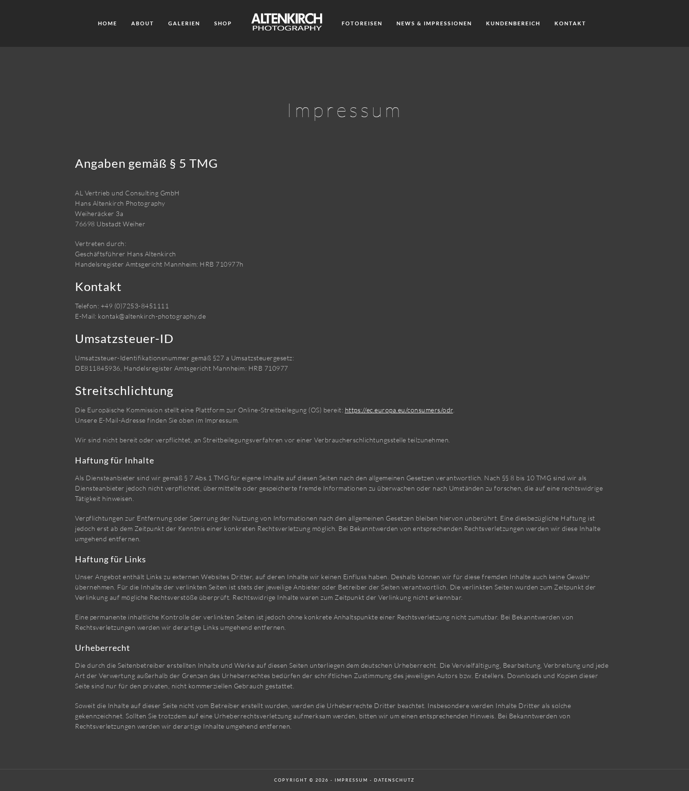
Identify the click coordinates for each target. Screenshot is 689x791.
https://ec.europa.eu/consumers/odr (399, 410)
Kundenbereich (513, 23)
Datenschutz (394, 780)
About (142, 23)
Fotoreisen (362, 23)
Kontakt (570, 23)
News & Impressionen (434, 23)
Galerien (184, 23)
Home (107, 23)
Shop (223, 23)
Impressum (351, 780)
